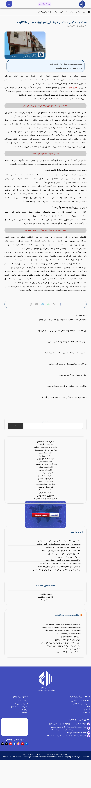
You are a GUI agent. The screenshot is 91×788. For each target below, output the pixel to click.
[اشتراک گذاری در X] (54, 304)
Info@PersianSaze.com (76, 733)
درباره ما (25, 709)
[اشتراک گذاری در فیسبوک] (60, 304)
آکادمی (87, 709)
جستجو (45, 421)
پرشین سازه (73, 87)
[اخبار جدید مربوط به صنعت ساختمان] (82, 4)
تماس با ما (23, 712)
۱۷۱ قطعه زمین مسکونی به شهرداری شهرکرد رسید (63, 560)
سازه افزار (86, 712)
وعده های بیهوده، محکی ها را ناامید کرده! (66, 64)
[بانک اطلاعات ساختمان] (89, 12)
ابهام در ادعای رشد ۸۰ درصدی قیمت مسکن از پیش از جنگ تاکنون (56, 570)
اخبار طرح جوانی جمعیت (45, 484)
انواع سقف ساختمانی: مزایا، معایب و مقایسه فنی (63, 624)
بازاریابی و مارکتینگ (45, 597)
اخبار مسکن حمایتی (45, 490)
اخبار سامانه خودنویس (46, 458)
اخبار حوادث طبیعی (45, 481)
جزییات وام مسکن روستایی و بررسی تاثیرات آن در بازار (60, 643)
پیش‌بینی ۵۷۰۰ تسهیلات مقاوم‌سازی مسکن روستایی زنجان (58, 541)
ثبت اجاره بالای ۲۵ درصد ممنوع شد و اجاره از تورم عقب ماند (59, 566)
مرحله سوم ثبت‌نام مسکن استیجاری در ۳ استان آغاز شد (60, 563)
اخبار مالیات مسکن (45, 478)
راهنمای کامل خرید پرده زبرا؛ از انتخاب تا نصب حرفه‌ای (61, 627)
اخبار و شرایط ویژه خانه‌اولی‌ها (45, 498)
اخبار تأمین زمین (45, 456)
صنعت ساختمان (45, 594)
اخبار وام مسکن (45, 470)
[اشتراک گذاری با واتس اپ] (48, 304)
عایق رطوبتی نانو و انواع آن (70, 636)
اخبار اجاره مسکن (45, 461)
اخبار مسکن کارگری (45, 492)
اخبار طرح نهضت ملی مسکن (45, 447)
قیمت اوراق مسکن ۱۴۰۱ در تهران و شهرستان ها (63, 646)
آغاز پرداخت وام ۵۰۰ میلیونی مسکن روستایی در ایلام (61, 550)
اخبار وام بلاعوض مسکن (45, 473)
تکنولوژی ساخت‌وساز (45, 495)
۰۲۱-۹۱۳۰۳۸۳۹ (80, 724)
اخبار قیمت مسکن (45, 467)
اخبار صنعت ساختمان (45, 441)
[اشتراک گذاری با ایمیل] (36, 304)
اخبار (84, 12)
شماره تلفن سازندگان (81, 703)
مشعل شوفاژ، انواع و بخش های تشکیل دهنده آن (62, 630)
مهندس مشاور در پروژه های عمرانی (68, 633)
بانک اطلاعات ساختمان (80, 701)
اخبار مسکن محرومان (45, 487)
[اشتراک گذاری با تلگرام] (42, 304)
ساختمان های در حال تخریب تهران (68, 652)
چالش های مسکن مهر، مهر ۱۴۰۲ (45, 153)
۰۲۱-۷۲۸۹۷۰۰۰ (44, 4)
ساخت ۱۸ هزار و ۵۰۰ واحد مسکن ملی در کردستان (45, 230)
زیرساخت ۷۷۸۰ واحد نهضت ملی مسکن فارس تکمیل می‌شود (58, 544)
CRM (88, 706)
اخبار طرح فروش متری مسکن (45, 450)
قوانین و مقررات (21, 703)
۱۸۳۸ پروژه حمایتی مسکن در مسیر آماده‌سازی (64, 554)
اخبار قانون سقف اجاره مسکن (45, 464)
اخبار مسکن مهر (45, 453)
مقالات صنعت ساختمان (67, 615)
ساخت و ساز (46, 600)
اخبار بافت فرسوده (45, 444)
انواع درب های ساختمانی (71, 649)
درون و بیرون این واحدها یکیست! (69, 68)
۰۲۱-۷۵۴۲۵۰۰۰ (67, 724)
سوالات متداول (22, 701)
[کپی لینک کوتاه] (30, 304)
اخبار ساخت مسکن (45, 475)
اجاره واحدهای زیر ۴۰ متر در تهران (68, 557)
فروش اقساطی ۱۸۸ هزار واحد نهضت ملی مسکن (63, 547)
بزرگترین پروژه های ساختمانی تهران (67, 640)
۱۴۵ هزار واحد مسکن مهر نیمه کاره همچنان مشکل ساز (45, 105)
